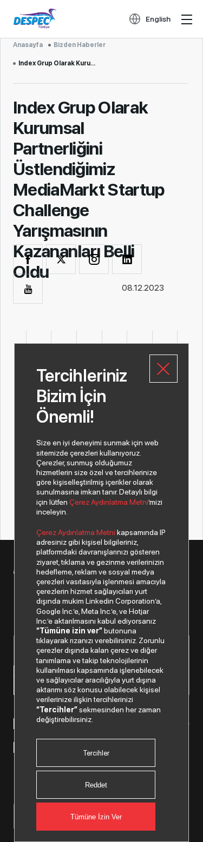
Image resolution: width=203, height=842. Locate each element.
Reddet (96, 785)
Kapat (163, 369)
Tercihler (96, 753)
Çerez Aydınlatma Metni (108, 502)
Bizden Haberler (80, 45)
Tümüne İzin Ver (96, 817)
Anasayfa (28, 45)
